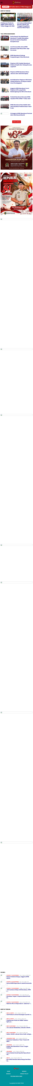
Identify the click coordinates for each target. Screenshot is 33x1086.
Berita (8, 1013)
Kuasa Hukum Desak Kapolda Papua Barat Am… (18, 1053)
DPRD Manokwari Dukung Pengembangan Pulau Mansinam (19, 56)
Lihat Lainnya (16, 122)
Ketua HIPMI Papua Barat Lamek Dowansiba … (19, 984)
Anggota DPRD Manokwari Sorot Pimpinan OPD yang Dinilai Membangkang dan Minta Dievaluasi (20, 90)
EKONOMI (9, 975)
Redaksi (24, 1071)
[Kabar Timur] (16, 2)
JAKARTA (12, 1013)
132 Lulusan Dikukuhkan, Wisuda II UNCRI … (19, 1027)
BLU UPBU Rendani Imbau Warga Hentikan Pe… (19, 1060)
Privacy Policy (24, 1073)
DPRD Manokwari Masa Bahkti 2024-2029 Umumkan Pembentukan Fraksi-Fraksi (21, 106)
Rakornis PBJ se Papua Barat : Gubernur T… (19, 1003)
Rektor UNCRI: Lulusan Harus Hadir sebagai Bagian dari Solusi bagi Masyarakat (23, 25)
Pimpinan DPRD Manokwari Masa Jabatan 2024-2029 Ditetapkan (19, 72)
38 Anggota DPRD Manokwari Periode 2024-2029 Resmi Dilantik (21, 114)
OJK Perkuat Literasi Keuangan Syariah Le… (19, 1014)
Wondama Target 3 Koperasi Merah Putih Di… (18, 997)
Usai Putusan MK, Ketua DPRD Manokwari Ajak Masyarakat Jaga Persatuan (19, 48)
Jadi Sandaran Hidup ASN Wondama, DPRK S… (19, 990)
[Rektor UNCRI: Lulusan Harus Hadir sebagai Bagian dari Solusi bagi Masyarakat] (24, 17)
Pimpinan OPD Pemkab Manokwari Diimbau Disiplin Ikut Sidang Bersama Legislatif (21, 64)
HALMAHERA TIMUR (11, 1038)
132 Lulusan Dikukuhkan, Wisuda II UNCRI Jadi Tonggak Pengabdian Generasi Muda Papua (8, 25)
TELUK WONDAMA (15, 975)
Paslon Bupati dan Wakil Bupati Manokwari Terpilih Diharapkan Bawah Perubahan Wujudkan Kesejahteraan (19, 39)
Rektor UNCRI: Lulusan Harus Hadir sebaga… (19, 1034)
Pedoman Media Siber (16, 1076)
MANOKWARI (13, 1026)
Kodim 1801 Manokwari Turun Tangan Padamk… (17, 1047)
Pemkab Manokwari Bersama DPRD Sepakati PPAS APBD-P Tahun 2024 (20, 97)
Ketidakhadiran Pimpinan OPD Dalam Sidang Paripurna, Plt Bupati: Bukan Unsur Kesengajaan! (21, 81)
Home (8, 1071)
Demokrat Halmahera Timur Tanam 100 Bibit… (18, 1040)
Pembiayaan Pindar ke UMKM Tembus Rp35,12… (17, 1021)
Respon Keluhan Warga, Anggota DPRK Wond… (18, 977)
